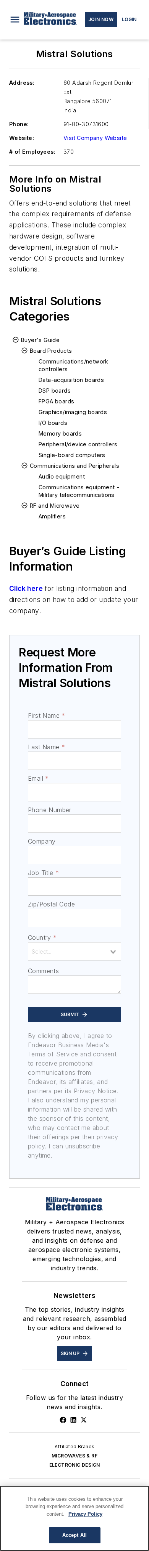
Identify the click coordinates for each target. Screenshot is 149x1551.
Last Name (46, 747)
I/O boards (53, 422)
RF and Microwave (54, 505)
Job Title (43, 873)
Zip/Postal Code (51, 904)
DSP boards (55, 390)
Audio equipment (62, 476)
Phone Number (49, 810)
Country (42, 937)
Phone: (19, 124)
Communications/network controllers (74, 365)
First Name (46, 715)
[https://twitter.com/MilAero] (83, 1420)
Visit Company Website (95, 138)
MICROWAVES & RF (74, 1456)
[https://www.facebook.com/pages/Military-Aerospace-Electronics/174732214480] (63, 1420)
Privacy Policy (85, 1514)
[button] (15, 19)
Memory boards (60, 433)
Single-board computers (72, 455)
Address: (21, 82)
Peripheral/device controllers (78, 444)
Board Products (51, 350)
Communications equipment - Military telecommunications (79, 491)
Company (42, 841)
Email (38, 778)
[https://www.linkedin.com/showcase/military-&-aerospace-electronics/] (73, 1420)
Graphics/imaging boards (73, 412)
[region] (74, 1518)
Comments (43, 971)
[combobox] (74, 951)
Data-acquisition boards (71, 380)
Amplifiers (52, 516)
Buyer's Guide (40, 340)
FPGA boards (56, 401)
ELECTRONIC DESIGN (74, 1465)
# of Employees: (32, 151)
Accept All (74, 1535)
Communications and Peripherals (74, 465)
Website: (21, 138)
